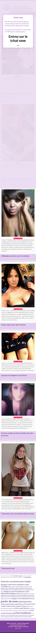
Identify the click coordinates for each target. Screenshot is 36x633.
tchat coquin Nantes (21, 608)
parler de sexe (9, 601)
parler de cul (29, 598)
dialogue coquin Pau (10, 591)
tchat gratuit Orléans (8, 616)
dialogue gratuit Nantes (6, 596)
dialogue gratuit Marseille (17, 595)
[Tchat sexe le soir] (18, 536)
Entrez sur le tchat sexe (18, 38)
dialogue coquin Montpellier (18, 588)
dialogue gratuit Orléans (28, 596)
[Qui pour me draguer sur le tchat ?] (18, 347)
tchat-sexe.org (11, 623)
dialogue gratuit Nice (17, 596)
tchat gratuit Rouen (27, 616)
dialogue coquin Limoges (13, 586)
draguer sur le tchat (18, 598)
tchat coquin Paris (17, 610)
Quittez (18, 45)
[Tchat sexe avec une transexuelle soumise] (18, 470)
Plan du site (18, 628)
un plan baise (27, 577)
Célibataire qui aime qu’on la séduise (15, 256)
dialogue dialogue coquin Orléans (26, 593)
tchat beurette (24, 601)
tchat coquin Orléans (8, 610)
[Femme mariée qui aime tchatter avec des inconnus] (18, 400)
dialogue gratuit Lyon (6, 595)
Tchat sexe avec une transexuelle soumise (17, 514)
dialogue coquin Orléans (20, 589)
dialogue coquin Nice (9, 589)
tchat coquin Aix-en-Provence (20, 604)
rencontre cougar (17, 575)
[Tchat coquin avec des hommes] (18, 286)
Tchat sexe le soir (7, 568)
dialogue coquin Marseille (25, 586)
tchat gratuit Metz (13, 615)
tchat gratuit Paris (18, 616)
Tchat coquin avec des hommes (13, 325)
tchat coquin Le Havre (19, 606)
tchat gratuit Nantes (23, 615)
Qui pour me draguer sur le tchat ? (14, 375)
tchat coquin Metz (10, 608)
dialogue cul (14, 593)
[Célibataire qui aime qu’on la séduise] (18, 213)
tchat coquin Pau (26, 610)
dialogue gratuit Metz (29, 595)
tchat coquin (5, 604)
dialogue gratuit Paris (6, 598)
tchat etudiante (22, 612)
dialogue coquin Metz (6, 588)
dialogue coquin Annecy (9, 585)
